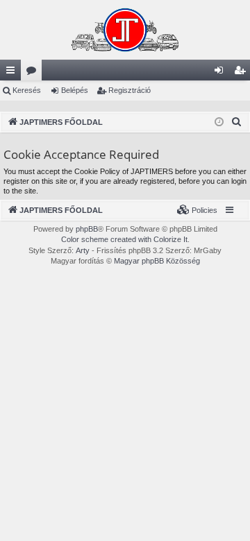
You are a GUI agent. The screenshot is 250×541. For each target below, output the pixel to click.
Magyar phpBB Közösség (157, 261)
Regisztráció (129, 90)
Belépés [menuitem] (221, 72)
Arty (83, 250)
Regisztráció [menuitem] (242, 72)
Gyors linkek (13, 72)
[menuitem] (237, 122)
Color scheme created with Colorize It (124, 239)
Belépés (74, 90)
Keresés (26, 90)
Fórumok (34, 72)
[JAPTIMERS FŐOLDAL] (125, 30)
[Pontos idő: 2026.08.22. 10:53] (219, 122)
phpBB (87, 229)
